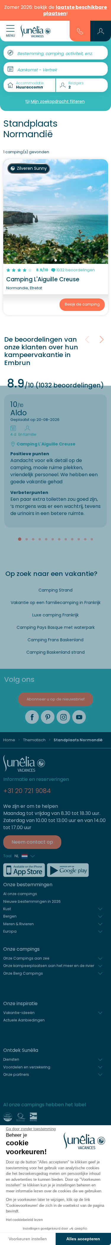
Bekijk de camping (82, 304)
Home (9, 739)
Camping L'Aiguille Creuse (42, 279)
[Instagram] (63, 717)
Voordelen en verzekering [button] (26, 1067)
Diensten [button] (11, 1059)
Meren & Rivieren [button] (18, 923)
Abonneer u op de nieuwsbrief (56, 699)
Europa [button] (10, 931)
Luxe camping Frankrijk (55, 615)
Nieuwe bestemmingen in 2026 (32, 901)
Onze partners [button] (16, 1074)
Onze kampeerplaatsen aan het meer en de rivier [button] (48, 965)
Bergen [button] (10, 916)
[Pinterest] (47, 717)
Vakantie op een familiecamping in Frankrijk (56, 602)
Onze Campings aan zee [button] (26, 958)
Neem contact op (32, 842)
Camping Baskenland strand (55, 652)
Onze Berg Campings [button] (23, 973)
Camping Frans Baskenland (55, 640)
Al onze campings (20, 893)
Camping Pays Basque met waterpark (56, 627)
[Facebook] (32, 717)
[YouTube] (79, 717)
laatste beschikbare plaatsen (75, 10)
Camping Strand (55, 590)
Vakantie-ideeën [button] (19, 1012)
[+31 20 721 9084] (80, 31)
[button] (101, 31)
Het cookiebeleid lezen (24, 1220)
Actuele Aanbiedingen (24, 1020)
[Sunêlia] (36, 31)
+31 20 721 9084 (27, 791)
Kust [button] (7, 908)
